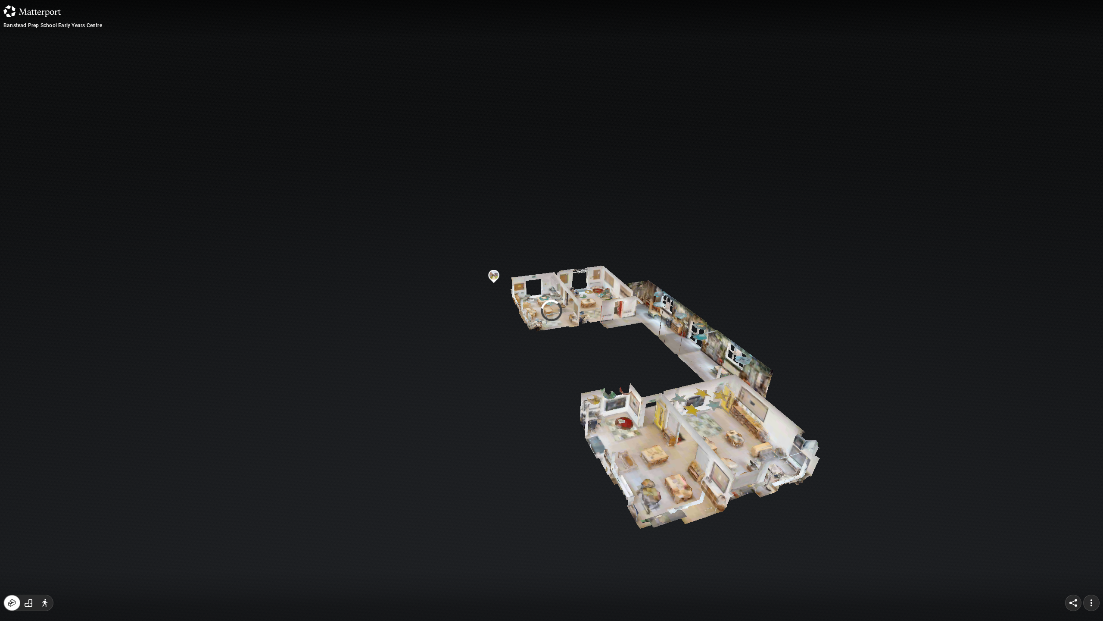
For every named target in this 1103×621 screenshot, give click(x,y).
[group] (28, 603)
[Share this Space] (1073, 603)
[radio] (12, 603)
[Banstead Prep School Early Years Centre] (551, 310)
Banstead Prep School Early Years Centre (52, 25)
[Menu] (1091, 603)
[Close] (656, 74)
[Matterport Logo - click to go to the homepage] (32, 11)
